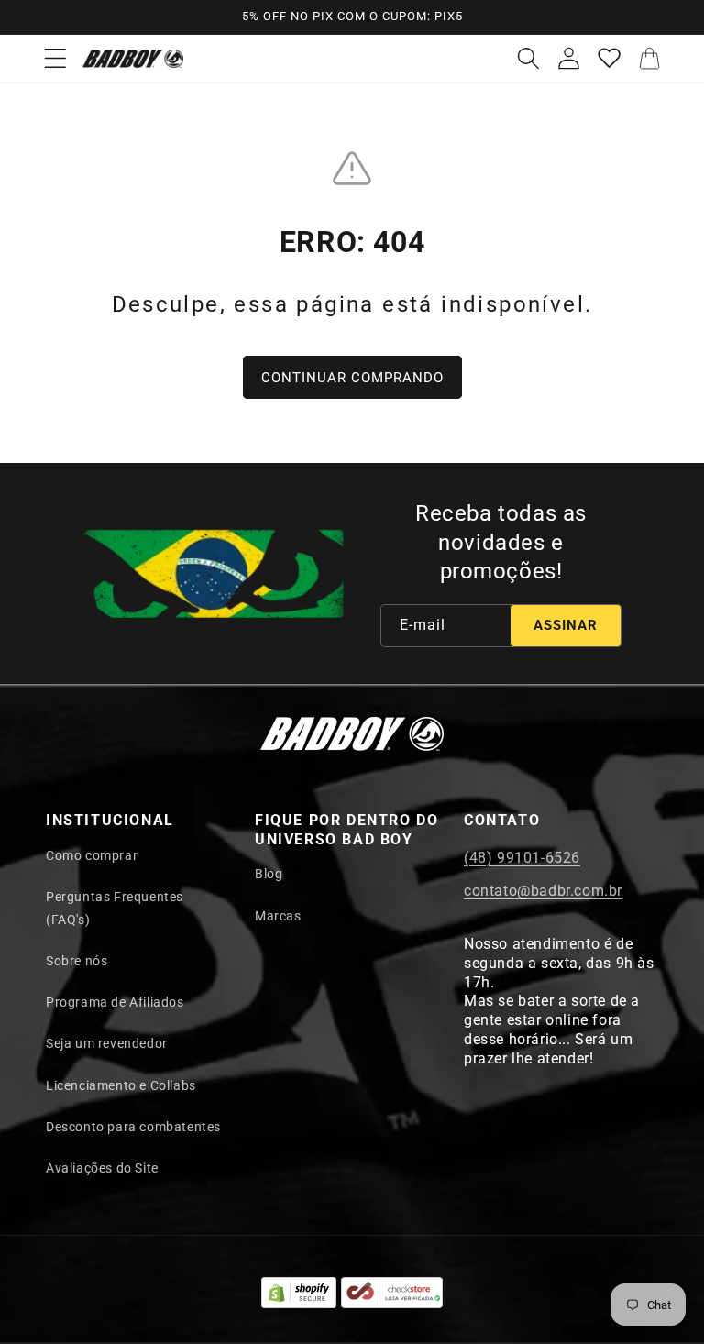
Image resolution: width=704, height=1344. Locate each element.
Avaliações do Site (102, 1168)
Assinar (566, 625)
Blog (268, 873)
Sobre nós (76, 960)
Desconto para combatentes (133, 1126)
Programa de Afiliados (115, 1002)
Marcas (278, 916)
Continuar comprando (352, 377)
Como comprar (92, 855)
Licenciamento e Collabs (121, 1085)
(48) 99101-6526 (522, 857)
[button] (55, 59)
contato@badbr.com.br (543, 890)
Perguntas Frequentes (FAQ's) (114, 908)
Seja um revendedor (107, 1043)
